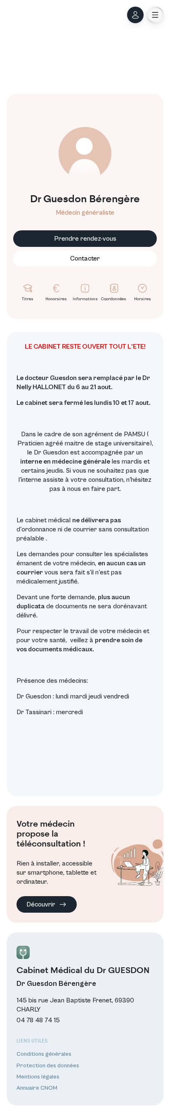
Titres (27, 299)
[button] (155, 15)
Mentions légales (38, 1077)
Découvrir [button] (40, 904)
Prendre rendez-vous (85, 238)
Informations (85, 299)
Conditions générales (44, 1054)
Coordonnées (113, 299)
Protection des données (48, 1065)
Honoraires (56, 299)
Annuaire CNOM (37, 1088)
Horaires (142, 299)
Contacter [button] (85, 258)
